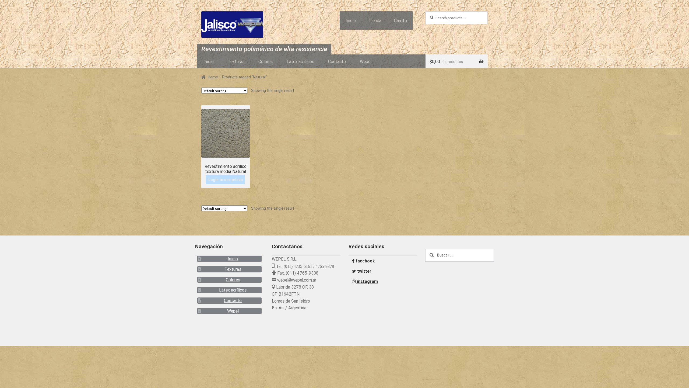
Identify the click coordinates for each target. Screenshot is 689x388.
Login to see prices (225, 179)
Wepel (365, 61)
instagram (367, 281)
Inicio (351, 20)
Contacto (337, 61)
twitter (363, 271)
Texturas (236, 61)
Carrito (400, 20)
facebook (364, 261)
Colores (265, 61)
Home (213, 77)
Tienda (374, 20)
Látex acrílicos (300, 61)
